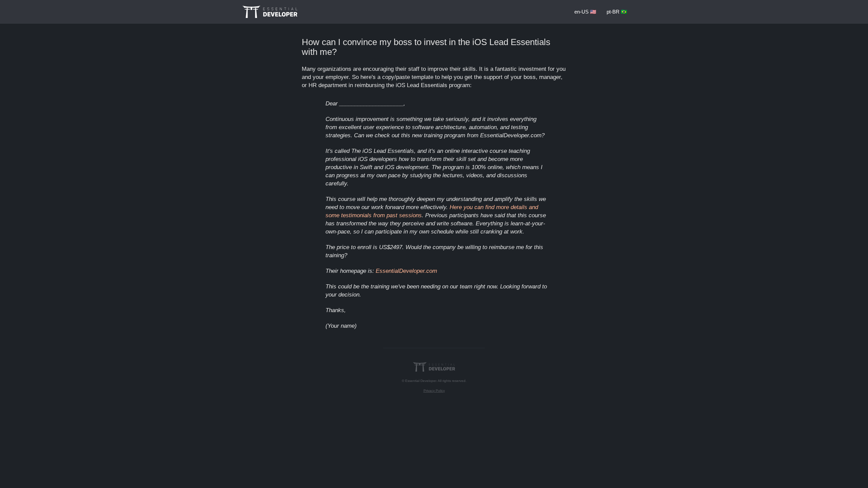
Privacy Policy (434, 390)
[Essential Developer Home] (269, 12)
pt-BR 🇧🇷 (617, 12)
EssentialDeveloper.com (406, 271)
